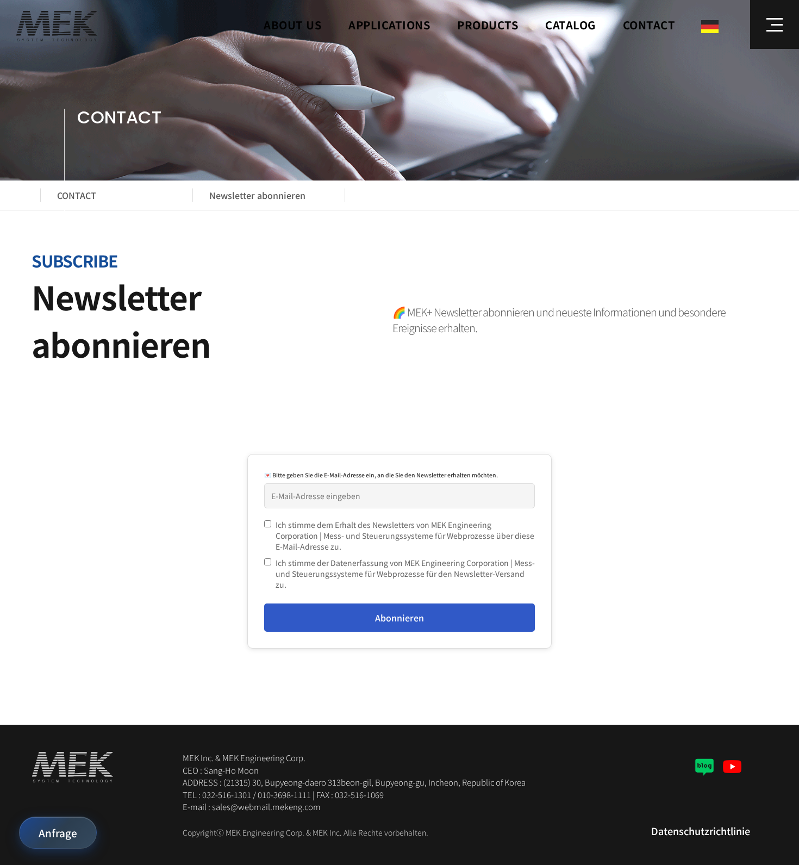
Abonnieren (399, 617)
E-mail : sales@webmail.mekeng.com (252, 806)
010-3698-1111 (284, 794)
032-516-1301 (226, 794)
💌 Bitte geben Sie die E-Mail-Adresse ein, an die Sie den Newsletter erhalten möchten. (381, 475)
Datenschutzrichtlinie (700, 831)
